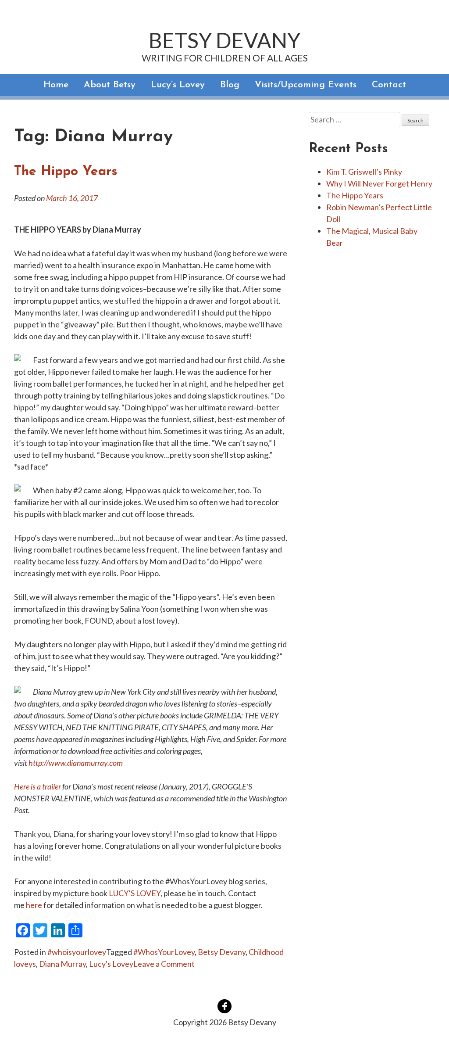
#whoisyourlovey (76, 952)
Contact (389, 85)
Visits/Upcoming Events (305, 85)
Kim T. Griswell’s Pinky (364, 171)
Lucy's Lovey (111, 964)
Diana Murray (62, 964)
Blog (229, 85)
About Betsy (109, 85)
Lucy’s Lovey (178, 85)
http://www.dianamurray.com (76, 763)
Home (55, 85)
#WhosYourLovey (164, 952)
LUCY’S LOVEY (134, 893)
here (34, 905)
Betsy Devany (224, 40)
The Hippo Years (66, 172)
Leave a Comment (164, 964)
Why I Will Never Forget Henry (379, 183)
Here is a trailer (37, 786)
